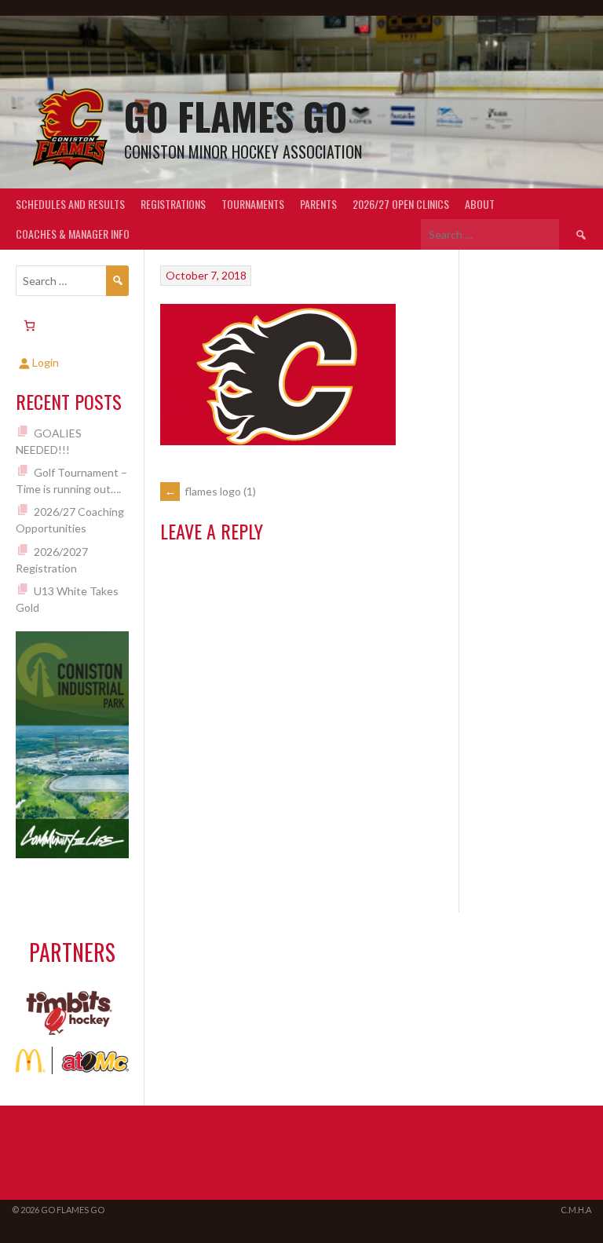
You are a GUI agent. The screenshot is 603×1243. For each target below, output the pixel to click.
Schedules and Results (70, 204)
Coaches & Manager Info (73, 233)
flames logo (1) (210, 491)
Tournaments (252, 204)
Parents (318, 204)
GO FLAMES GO (235, 116)
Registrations (173, 204)
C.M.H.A (576, 1210)
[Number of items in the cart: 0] (29, 325)
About (480, 204)
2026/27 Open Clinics (401, 204)
